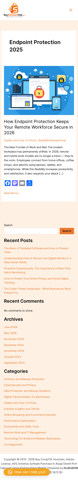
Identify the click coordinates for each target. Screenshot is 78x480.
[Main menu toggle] (70, 10)
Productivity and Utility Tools (21, 426)
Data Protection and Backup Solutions (27, 391)
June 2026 (10, 327)
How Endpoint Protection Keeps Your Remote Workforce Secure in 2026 (38, 127)
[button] (27, 472)
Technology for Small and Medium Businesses (32, 438)
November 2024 (14, 350)
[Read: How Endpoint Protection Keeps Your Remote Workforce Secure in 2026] (39, 90)
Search (8, 225)
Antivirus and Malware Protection (24, 379)
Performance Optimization (20, 420)
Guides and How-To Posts (20, 140)
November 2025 (14, 339)
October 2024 (12, 356)
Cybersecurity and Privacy (20, 385)
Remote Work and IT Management (25, 432)
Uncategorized (13, 444)
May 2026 (10, 333)
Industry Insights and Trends (22, 408)
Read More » (11, 193)
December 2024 (14, 345)
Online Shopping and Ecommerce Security (30, 414)
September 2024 (14, 362)
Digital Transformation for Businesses (27, 396)
